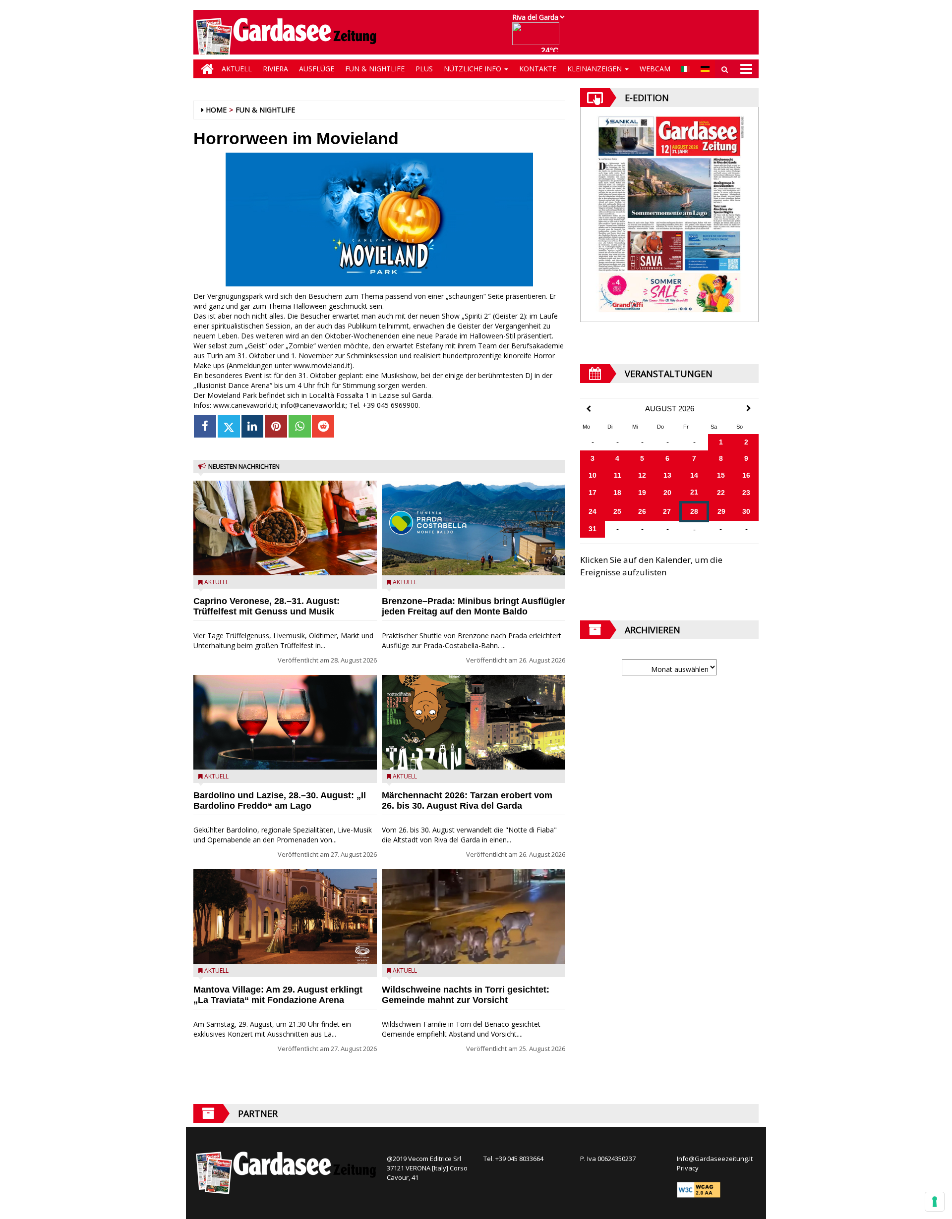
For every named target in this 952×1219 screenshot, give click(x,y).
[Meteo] (538, 38)
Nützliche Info (473, 68)
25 (617, 511)
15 (721, 475)
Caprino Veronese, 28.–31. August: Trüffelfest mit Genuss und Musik (266, 606)
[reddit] (323, 426)
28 (694, 511)
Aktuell (237, 68)
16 (746, 475)
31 (592, 529)
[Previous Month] (589, 409)
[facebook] (205, 426)
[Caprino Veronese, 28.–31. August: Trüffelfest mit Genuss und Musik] (285, 528)
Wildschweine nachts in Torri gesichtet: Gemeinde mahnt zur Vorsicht (465, 995)
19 (642, 493)
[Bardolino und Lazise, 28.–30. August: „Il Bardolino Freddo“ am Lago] (285, 722)
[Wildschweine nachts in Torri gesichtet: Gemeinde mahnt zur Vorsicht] (473, 916)
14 (694, 475)
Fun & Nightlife (375, 68)
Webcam (655, 68)
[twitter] (229, 426)
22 (721, 493)
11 (617, 475)
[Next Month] (749, 408)
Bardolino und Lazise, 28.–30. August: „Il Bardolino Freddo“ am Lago (279, 800)
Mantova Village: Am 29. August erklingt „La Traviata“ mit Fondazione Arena (277, 995)
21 (694, 492)
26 (642, 511)
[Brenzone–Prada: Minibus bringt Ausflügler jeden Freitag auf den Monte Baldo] (473, 528)
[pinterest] (276, 426)
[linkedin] (252, 426)
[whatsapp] (300, 426)
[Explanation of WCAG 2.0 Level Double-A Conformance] (698, 1189)
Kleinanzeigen (595, 68)
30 (746, 511)
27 (667, 511)
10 (592, 475)
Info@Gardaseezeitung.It (715, 1158)
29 (721, 511)
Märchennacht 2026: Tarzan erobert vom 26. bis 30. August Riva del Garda (467, 800)
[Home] (204, 68)
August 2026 (669, 409)
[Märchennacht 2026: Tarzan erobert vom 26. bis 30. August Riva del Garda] (473, 722)
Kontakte (537, 68)
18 (617, 493)
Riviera (275, 68)
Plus (424, 68)
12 (642, 475)
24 (592, 511)
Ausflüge (316, 68)
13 (667, 475)
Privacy (688, 1168)
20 (667, 493)
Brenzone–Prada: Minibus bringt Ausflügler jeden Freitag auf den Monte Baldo (473, 606)
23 (746, 493)
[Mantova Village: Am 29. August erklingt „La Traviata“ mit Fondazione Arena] (285, 916)
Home (216, 109)
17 (592, 493)
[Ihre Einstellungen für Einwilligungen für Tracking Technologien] (934, 1201)
